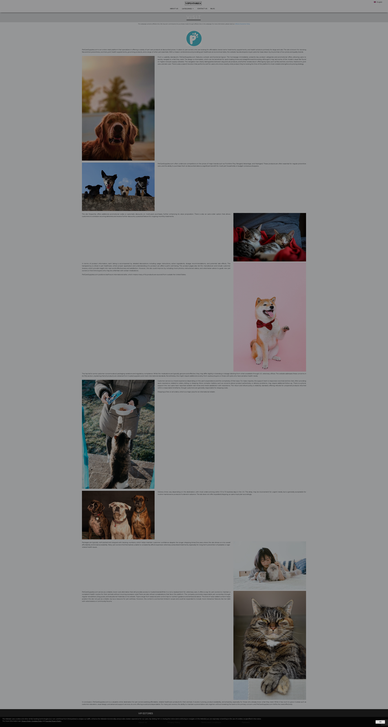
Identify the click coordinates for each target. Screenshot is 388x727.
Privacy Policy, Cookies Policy (32, 721)
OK (380, 722)
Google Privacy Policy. (53, 721)
